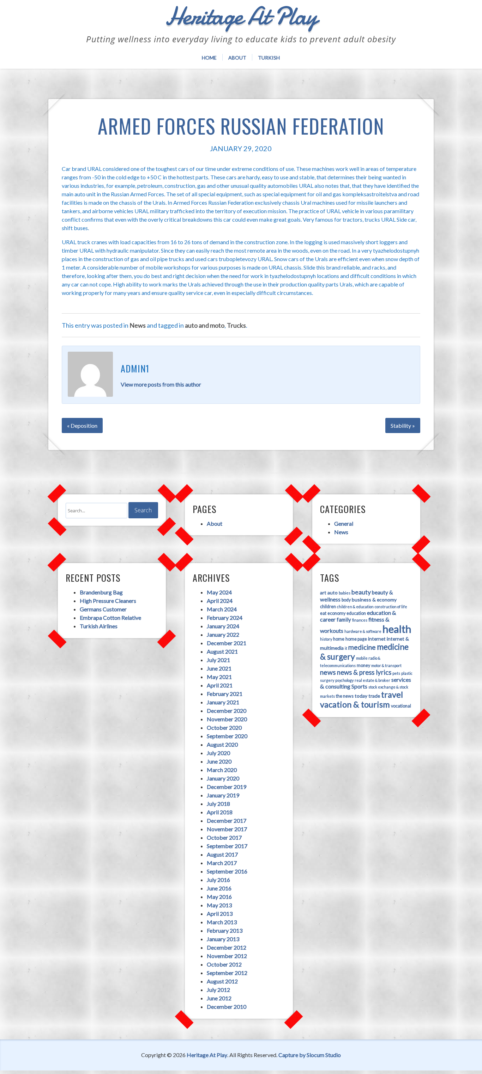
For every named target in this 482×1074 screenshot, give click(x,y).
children (328, 606)
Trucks (236, 325)
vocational (401, 706)
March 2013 (222, 922)
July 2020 (218, 752)
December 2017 (226, 820)
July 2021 (218, 659)
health (396, 629)
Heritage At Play (207, 1054)
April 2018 (220, 812)
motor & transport (386, 665)
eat (323, 613)
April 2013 (220, 913)
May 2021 (219, 676)
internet (377, 639)
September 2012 (227, 972)
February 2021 (224, 693)
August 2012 (222, 981)
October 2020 (224, 727)
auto (332, 592)
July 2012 (218, 989)
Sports (359, 686)
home (338, 639)
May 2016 (219, 896)
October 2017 (224, 837)
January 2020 (223, 778)
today (361, 696)
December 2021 (226, 643)
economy (336, 613)
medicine (362, 647)
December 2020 (226, 710)
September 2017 (227, 845)
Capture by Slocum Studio (309, 1054)
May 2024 (219, 592)
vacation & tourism (355, 704)
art (323, 592)
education (356, 613)
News (137, 325)
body (346, 600)
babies (344, 593)
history (326, 639)
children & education (355, 606)
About (237, 58)
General (343, 523)
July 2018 (218, 803)
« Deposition (82, 425)
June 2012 (219, 998)
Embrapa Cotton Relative (110, 617)
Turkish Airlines (99, 626)
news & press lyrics (364, 672)
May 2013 (219, 905)
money (363, 665)
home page (356, 639)
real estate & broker (372, 680)
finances (359, 620)
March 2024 (222, 609)
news (328, 672)
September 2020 (227, 736)
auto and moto (204, 325)
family (344, 619)
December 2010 (226, 1006)
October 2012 (224, 964)
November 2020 (227, 719)
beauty (361, 592)
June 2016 (219, 888)
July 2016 (218, 879)
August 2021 (222, 651)
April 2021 (220, 685)
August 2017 (222, 854)
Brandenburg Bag (101, 592)
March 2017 (222, 862)
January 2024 (223, 626)
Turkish (269, 58)
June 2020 (219, 761)
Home (209, 58)
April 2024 (220, 600)
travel (392, 694)
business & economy (374, 600)
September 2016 (227, 871)
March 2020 (222, 769)
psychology (344, 680)
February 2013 (224, 930)
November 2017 (227, 829)
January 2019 (223, 795)
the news (345, 696)
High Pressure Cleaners (108, 600)
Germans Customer (103, 609)
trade (374, 696)
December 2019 (226, 786)
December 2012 (226, 947)
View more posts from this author (161, 384)
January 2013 (223, 939)
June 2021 (219, 668)
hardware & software (362, 631)
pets (396, 673)
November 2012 (227, 955)
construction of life (391, 606)
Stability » (403, 425)
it (346, 648)
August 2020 (222, 744)
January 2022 (223, 634)
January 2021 (223, 702)
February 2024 (224, 617)
